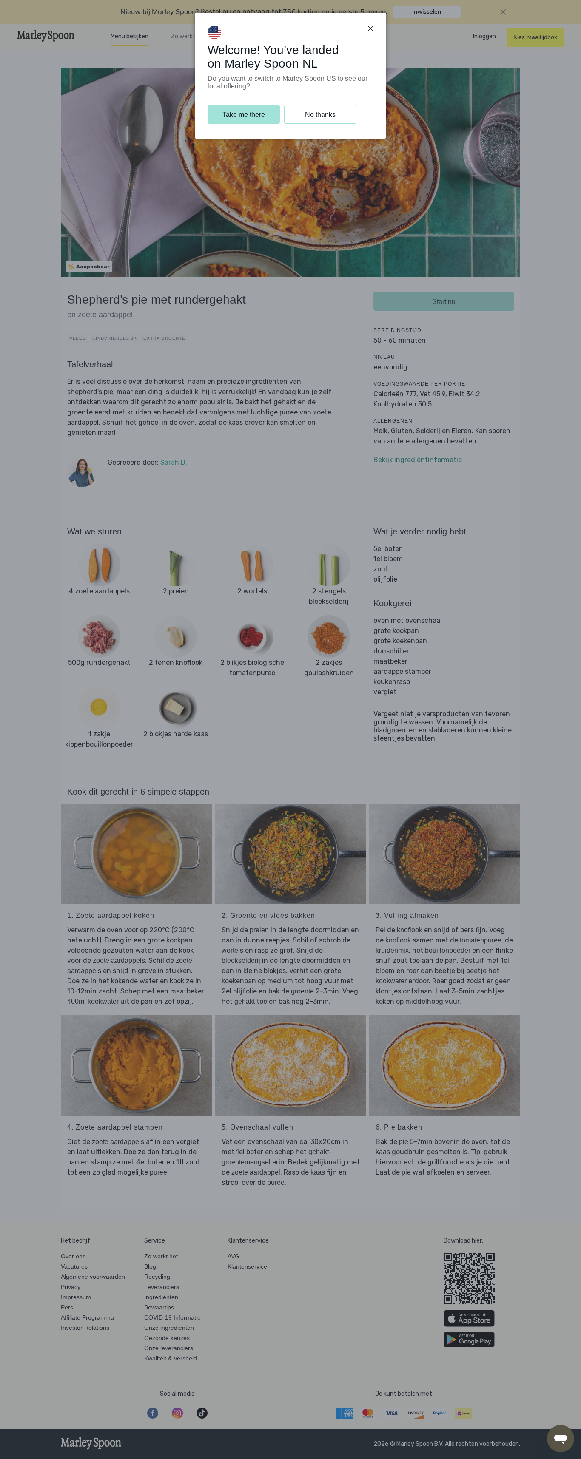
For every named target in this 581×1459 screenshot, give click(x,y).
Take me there (243, 114)
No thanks (320, 114)
